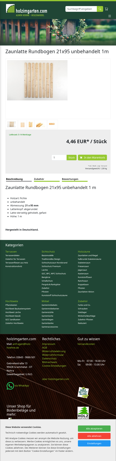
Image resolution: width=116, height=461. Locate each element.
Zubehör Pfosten (85, 319)
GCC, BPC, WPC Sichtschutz (54, 273)
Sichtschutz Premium (51, 266)
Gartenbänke (47, 323)
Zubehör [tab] (39, 179)
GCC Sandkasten (12, 319)
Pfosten (45, 291)
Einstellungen (94, 443)
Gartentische (47, 315)
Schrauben (83, 308)
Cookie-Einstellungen (54, 365)
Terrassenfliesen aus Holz (16, 262)
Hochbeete (11, 301)
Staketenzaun (84, 262)
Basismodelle (47, 255)
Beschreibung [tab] (14, 179)
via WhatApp (21, 385)
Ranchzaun (83, 280)
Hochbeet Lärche (13, 312)
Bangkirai (46, 277)
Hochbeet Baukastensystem (18, 308)
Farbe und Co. (84, 305)
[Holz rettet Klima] (83, 392)
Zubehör (45, 288)
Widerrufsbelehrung (54, 351)
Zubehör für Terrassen (15, 259)
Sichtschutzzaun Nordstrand (54, 262)
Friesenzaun (83, 266)
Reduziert (82, 323)
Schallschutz (47, 280)
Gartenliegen (47, 319)
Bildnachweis (50, 362)
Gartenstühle (47, 312)
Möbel (45, 301)
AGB (44, 347)
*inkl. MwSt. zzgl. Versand (97, 166)
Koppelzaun (83, 284)
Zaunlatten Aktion (86, 291)
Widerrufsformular (53, 355)
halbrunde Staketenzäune (89, 259)
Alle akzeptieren (94, 428)
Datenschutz (49, 358)
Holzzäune (84, 251)
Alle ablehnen (94, 436)
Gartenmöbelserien (50, 308)
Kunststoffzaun (85, 277)
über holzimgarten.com (55, 379)
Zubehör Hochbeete (14, 323)
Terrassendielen (12, 255)
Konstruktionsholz (13, 266)
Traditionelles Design (51, 259)
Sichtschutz (48, 251)
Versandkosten (86, 344)
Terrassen (11, 251)
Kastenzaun (83, 273)
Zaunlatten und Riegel (88, 255)
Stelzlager (82, 312)
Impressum (48, 344)
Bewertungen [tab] (70, 179)
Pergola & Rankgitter (51, 284)
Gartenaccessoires (50, 326)
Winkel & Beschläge (86, 315)
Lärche (45, 270)
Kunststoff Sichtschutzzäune (54, 295)
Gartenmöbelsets (49, 305)
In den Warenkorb (94, 157)
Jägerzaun (82, 270)
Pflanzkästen (11, 305)
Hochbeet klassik (13, 315)
